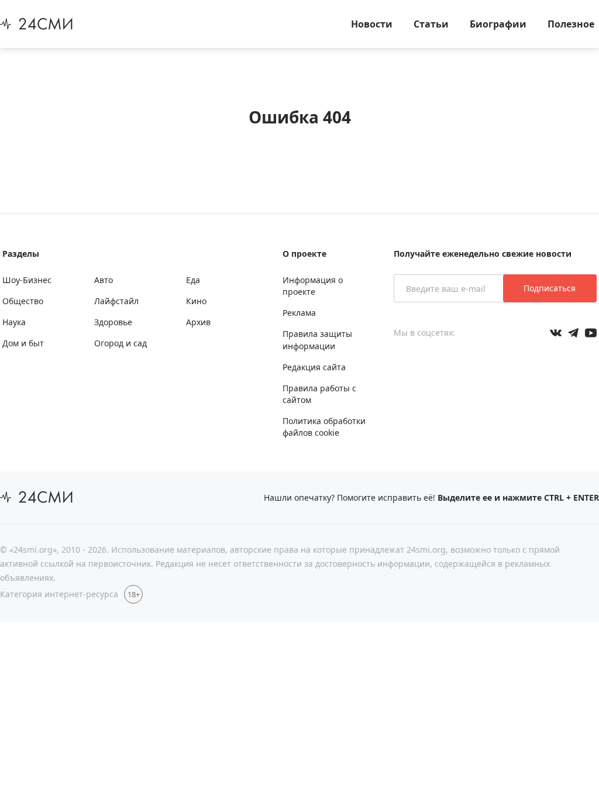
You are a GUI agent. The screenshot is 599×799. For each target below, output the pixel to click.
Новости (372, 24)
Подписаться (550, 288)
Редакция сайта (314, 367)
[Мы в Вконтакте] (556, 333)
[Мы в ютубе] (591, 333)
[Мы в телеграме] (573, 333)
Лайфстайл (116, 300)
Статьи (431, 24)
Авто (103, 279)
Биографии (498, 24)
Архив (198, 322)
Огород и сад (120, 343)
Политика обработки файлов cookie (324, 426)
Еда (193, 279)
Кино (196, 300)
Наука (14, 322)
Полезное (571, 24)
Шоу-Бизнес (26, 279)
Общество (22, 300)
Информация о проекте (313, 285)
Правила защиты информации (317, 339)
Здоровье (113, 322)
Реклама (299, 312)
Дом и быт (23, 343)
